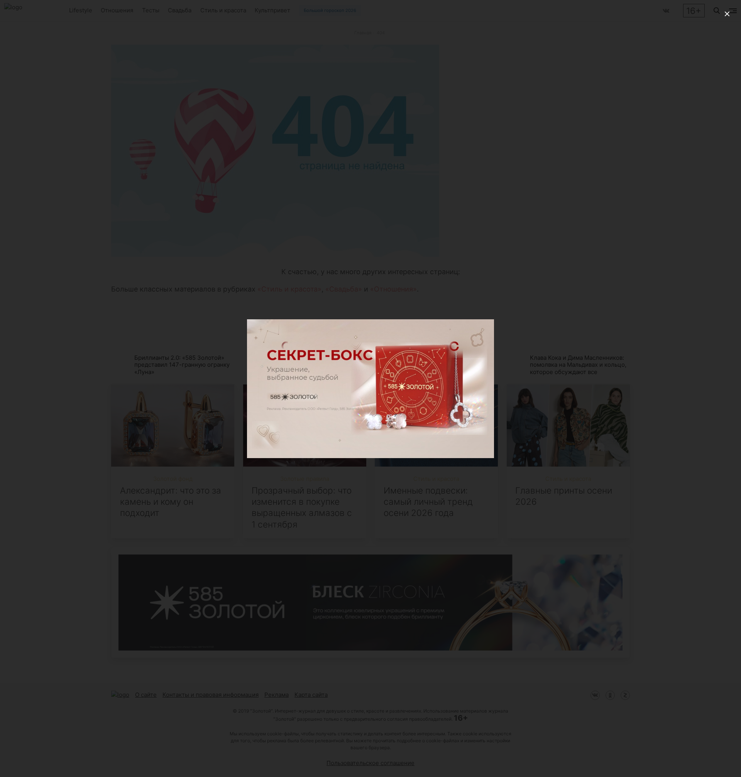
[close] (727, 14)
